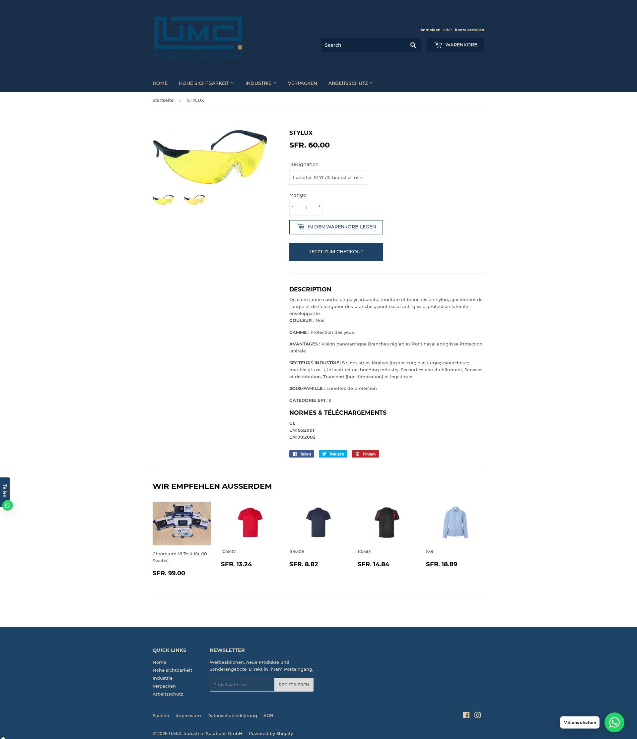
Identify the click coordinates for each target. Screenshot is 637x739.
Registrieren (294, 684)
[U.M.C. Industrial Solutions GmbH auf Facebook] (466, 716)
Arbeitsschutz (348, 83)
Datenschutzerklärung (232, 715)
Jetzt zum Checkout (336, 252)
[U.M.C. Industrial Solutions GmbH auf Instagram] (477, 716)
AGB (268, 715)
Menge (297, 195)
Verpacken (302, 83)
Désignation (304, 164)
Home (160, 83)
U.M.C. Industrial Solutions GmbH (206, 733)
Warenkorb (461, 45)
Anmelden (430, 30)
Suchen (161, 715)
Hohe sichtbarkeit (204, 83)
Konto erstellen (469, 30)
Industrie (259, 83)
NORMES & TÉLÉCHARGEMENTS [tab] (338, 412)
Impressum (188, 715)
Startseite (163, 100)
